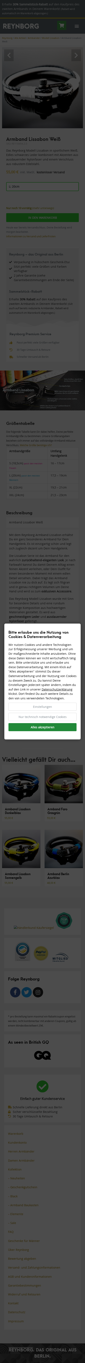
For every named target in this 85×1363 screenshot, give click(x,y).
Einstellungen (42, 707)
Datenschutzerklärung (57, 689)
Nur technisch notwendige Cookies (43, 717)
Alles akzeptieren (42, 727)
